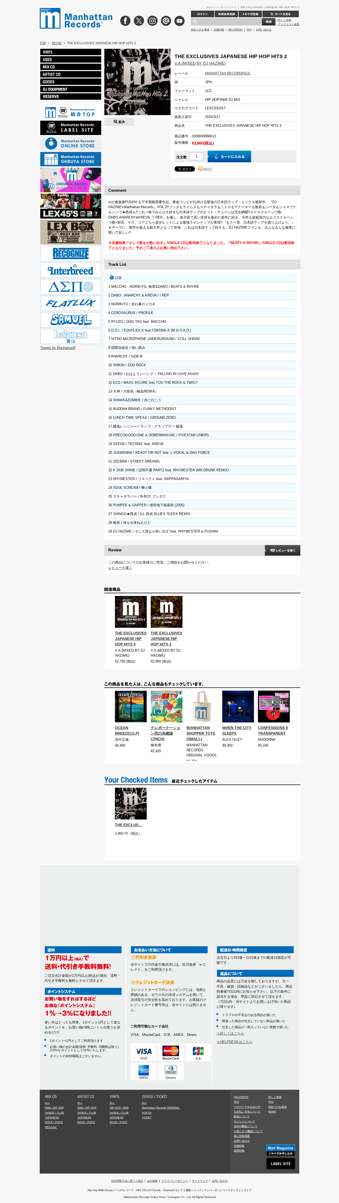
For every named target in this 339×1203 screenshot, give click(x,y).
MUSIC (57, 43)
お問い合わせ (264, 29)
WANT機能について (245, 1126)
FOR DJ (146, 1112)
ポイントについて (244, 1121)
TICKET (146, 1117)
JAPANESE (52, 1117)
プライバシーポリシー (175, 1180)
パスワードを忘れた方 (247, 1106)
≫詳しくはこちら (230, 1033)
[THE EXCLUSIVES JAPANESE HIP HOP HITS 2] (119, 120)
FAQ (249, 29)
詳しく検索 (284, 20)
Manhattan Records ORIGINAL (161, 1107)
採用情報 (239, 1150)
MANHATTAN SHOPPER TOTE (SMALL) (200, 733)
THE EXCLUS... (128, 825)
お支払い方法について (247, 1111)
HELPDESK (235, 29)
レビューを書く (120, 568)
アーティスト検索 (288, 24)
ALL (47, 1102)
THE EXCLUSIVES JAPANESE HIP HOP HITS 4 (130, 638)
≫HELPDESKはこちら (234, 1042)
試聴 (118, 278)
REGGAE (51, 1127)
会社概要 (152, 1180)
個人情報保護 (242, 1136)
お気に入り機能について (248, 1131)
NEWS (272, 1111)
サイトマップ (200, 1180)
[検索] (268, 21)
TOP (43, 43)
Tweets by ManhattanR (57, 348)
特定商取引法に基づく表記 (127, 1180)
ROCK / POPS (54, 1122)
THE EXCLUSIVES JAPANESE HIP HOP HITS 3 (166, 638)
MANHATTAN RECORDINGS (228, 73)
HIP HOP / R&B (119, 1107)
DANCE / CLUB (54, 1112)
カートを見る (280, 14)
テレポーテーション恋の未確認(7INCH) (165, 733)
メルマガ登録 (250, 14)
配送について (242, 1116)
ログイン (202, 14)
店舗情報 (218, 29)
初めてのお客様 (200, 29)
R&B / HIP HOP (54, 1107)
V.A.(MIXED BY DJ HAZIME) (200, 63)
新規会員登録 (226, 14)
